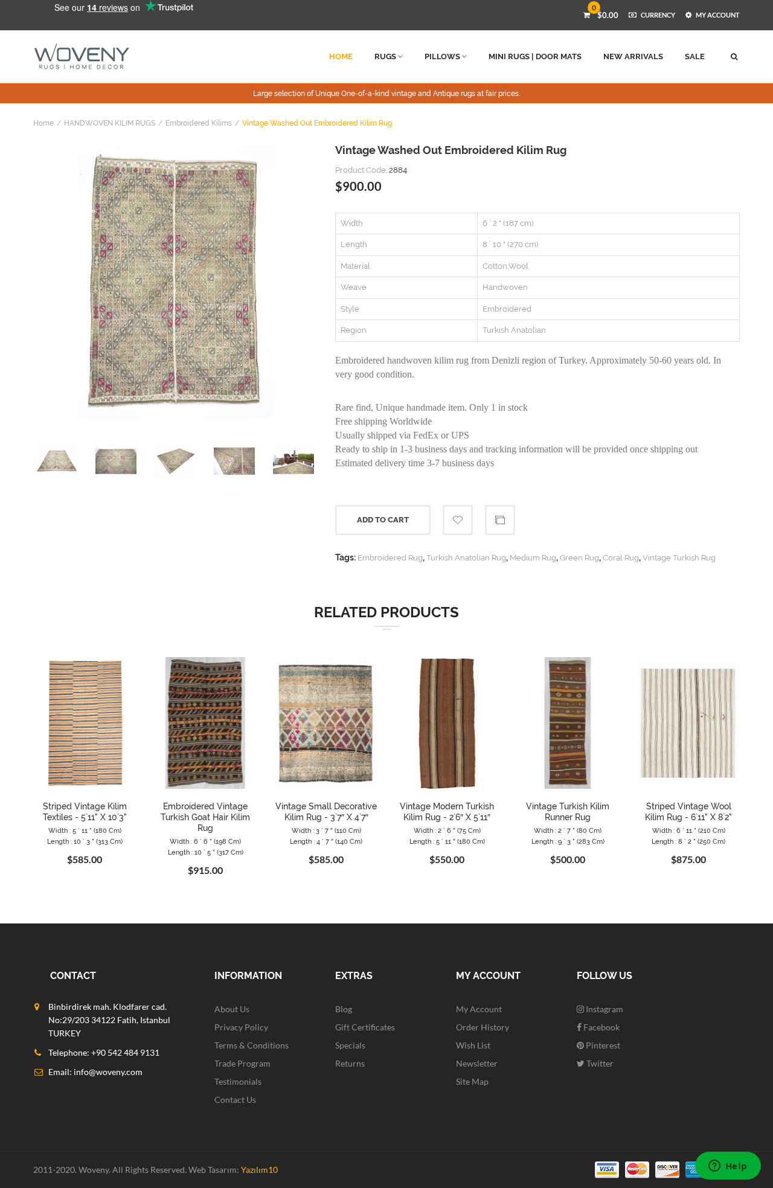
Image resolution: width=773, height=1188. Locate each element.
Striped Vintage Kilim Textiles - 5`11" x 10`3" (85, 811)
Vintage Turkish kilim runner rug (567, 811)
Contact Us (235, 1099)
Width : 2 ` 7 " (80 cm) (567, 831)
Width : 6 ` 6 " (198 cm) (205, 842)
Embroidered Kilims (198, 123)
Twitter (599, 1063)
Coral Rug (621, 557)
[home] (81, 56)
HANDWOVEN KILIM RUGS (109, 123)
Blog (343, 1009)
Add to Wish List (458, 520)
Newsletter (477, 1063)
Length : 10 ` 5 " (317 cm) (205, 852)
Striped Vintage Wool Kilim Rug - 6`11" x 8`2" (688, 811)
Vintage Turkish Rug (679, 557)
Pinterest (602, 1045)
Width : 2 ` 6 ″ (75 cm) (447, 831)
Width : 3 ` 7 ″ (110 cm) (326, 831)
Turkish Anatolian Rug (466, 557)
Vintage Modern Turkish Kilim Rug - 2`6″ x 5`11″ (447, 811)
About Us (231, 1009)
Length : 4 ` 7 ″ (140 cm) (326, 842)
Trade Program (242, 1063)
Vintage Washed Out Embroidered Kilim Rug (317, 123)
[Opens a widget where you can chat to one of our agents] (727, 1167)
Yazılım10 (259, 1169)
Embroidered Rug (390, 557)
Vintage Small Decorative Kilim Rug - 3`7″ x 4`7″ (326, 811)
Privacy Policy (241, 1027)
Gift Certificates (365, 1027)
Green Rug (579, 557)
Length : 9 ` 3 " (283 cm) (568, 842)
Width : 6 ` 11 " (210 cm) (688, 831)
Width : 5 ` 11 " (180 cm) (84, 831)
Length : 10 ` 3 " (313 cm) (85, 842)
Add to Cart (383, 519)
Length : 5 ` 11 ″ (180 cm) (447, 842)
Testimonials (237, 1081)
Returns (350, 1063)
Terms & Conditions (251, 1045)
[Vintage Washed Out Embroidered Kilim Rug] (175, 281)
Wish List (473, 1045)
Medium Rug (533, 557)
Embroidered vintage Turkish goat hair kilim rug (205, 817)
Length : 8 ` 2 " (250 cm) (688, 842)
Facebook (601, 1027)
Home (43, 123)
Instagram (603, 1009)
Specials (350, 1045)
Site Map (472, 1081)
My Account (479, 1009)
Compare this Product (500, 520)
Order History (482, 1027)
